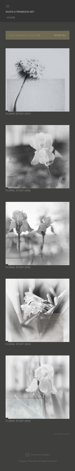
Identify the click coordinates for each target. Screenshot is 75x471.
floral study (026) (18, 190)
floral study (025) (18, 267)
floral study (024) (18, 344)
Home (11, 17)
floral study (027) (18, 113)
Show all (60, 35)
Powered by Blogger (40, 455)
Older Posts (61, 434)
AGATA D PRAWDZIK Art (20, 11)
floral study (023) (18, 420)
